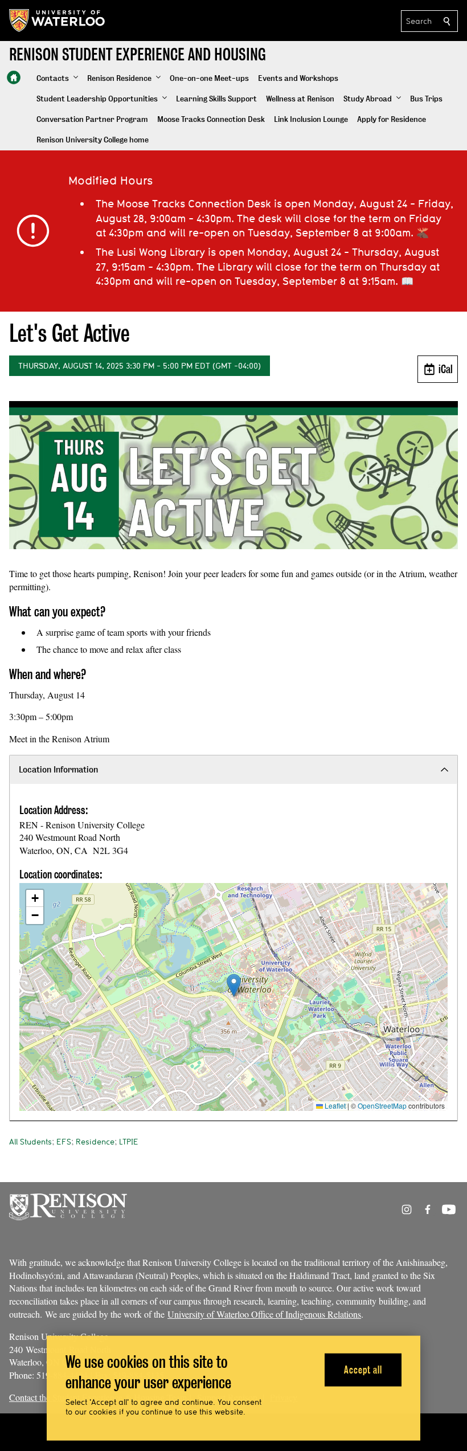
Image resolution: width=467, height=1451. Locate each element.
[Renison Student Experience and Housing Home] (14, 77)
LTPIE (128, 1141)
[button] (57, 78)
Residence (95, 1141)
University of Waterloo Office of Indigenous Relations (264, 1314)
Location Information (58, 769)
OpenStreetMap (382, 1105)
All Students (30, 1141)
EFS (63, 1141)
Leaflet (334, 1105)
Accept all (363, 1369)
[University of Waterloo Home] (57, 20)
